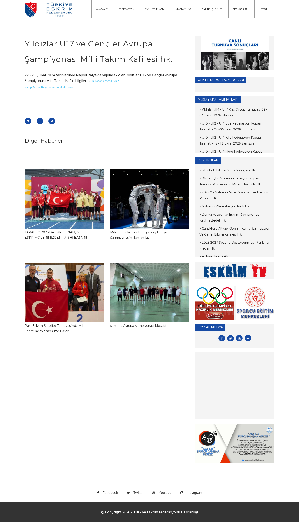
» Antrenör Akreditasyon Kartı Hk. (224, 206)
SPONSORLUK (240, 9)
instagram (194, 493)
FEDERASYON (126, 9)
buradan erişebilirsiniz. (106, 81)
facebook (110, 493)
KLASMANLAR (183, 9)
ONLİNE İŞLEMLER (212, 9)
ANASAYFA (102, 9)
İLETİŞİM (263, 9)
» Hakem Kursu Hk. (214, 257)
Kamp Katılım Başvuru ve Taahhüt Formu (49, 87)
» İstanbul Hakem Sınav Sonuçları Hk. (227, 170)
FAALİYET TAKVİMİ (155, 9)
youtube (165, 493)
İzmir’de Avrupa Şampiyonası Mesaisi (138, 326)
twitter (138, 493)
